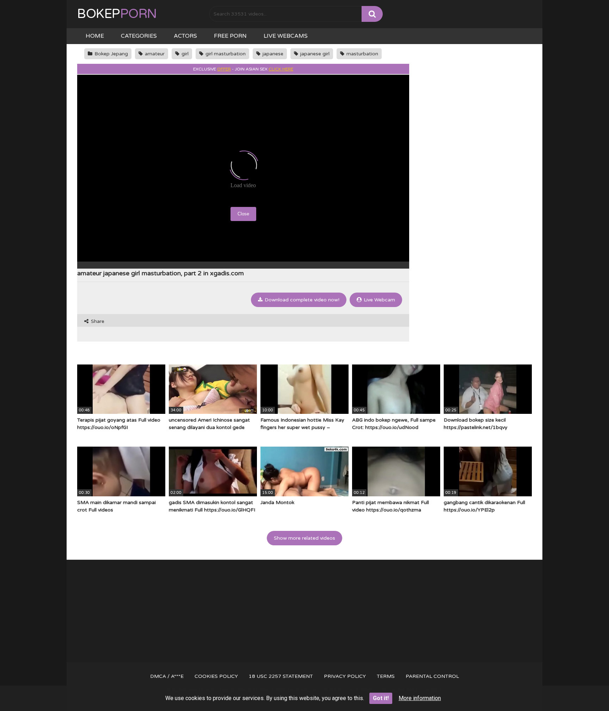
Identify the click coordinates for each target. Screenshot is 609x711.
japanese (272, 54)
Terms (386, 676)
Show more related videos (304, 538)
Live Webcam (378, 300)
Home (95, 35)
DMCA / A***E (167, 676)
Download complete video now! (301, 300)
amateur (154, 54)
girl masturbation (225, 54)
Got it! (381, 698)
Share (97, 321)
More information (420, 698)
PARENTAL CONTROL (432, 676)
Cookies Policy (216, 676)
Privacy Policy (345, 676)
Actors (185, 35)
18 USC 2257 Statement (281, 676)
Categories (139, 35)
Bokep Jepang (110, 54)
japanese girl (314, 54)
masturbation (361, 54)
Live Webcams (286, 35)
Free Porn (230, 35)
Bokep (117, 14)
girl (184, 54)
